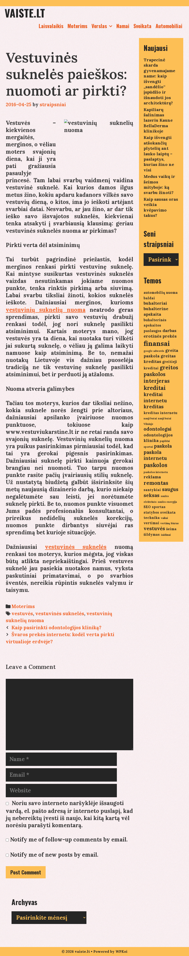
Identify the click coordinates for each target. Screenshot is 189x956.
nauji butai (150, 418)
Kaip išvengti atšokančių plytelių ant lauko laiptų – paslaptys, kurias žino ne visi (159, 153)
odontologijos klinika (158, 437)
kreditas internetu (160, 413)
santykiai (152, 490)
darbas (169, 330)
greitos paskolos (161, 370)
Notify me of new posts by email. (54, 854)
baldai (149, 298)
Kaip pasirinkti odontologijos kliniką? (56, 627)
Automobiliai (169, 25)
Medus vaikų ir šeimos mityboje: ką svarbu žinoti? (159, 184)
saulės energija (167, 501)
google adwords (154, 351)
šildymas (152, 534)
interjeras (157, 381)
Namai (122, 25)
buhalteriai (155, 303)
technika (152, 517)
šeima (171, 529)
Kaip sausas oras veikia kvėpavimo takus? (161, 207)
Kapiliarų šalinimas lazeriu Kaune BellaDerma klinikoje (158, 120)
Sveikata (142, 25)
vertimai (151, 523)
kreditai (155, 387)
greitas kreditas (160, 358)
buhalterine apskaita (156, 311)
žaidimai (166, 534)
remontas (156, 483)
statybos (151, 512)
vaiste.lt (25, 13)
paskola (163, 446)
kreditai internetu (155, 397)
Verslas (99, 25)
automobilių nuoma (161, 292)
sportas (158, 507)
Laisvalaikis (51, 25)
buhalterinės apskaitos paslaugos (155, 325)
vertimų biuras (169, 523)
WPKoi (121, 951)
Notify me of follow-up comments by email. (69, 839)
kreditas (154, 406)
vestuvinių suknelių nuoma (46, 309)
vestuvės (22, 613)
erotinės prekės (160, 336)
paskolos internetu (156, 472)
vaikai (164, 518)
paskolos (155, 465)
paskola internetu (155, 455)
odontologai (157, 429)
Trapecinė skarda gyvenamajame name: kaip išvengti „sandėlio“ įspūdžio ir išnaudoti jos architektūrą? (159, 81)
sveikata (168, 512)
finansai (157, 343)
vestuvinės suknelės (75, 546)
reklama (152, 476)
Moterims (77, 25)
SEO (147, 507)
